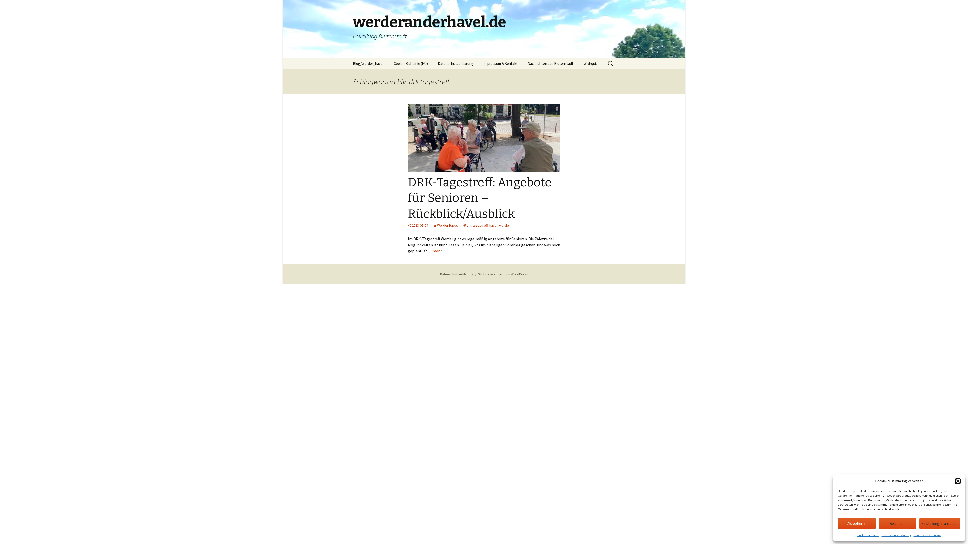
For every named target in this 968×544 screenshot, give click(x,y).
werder (504, 225)
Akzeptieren (856, 523)
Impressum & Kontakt (927, 535)
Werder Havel (447, 225)
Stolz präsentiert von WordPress (503, 274)
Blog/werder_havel (368, 63)
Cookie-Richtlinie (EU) (411, 63)
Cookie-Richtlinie (868, 535)
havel (493, 225)
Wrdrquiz (591, 63)
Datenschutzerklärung (896, 535)
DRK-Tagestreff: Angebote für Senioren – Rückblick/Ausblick (479, 198)
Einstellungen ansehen (940, 523)
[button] (957, 481)
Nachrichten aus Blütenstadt (550, 63)
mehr (437, 250)
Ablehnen (897, 523)
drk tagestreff (477, 225)
